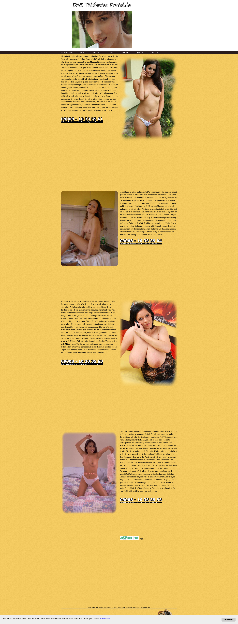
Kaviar (113, 607)
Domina (101, 607)
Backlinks (125, 607)
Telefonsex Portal (93, 607)
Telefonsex (95, 68)
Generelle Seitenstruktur (143, 607)
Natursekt (107, 607)
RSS (141, 539)
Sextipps (118, 607)
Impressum (132, 607)
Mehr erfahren (105, 619)
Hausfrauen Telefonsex (160, 192)
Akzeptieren (228, 620)
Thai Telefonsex (165, 437)
